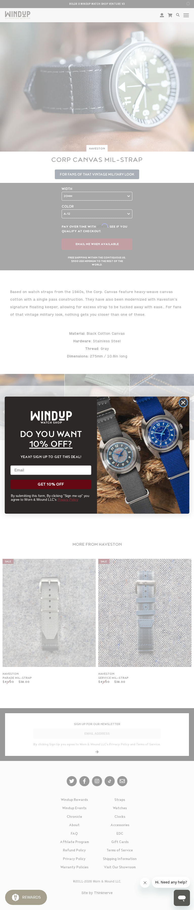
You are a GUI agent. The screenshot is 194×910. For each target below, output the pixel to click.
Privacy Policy (68, 499)
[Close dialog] (183, 402)
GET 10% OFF (51, 484)
